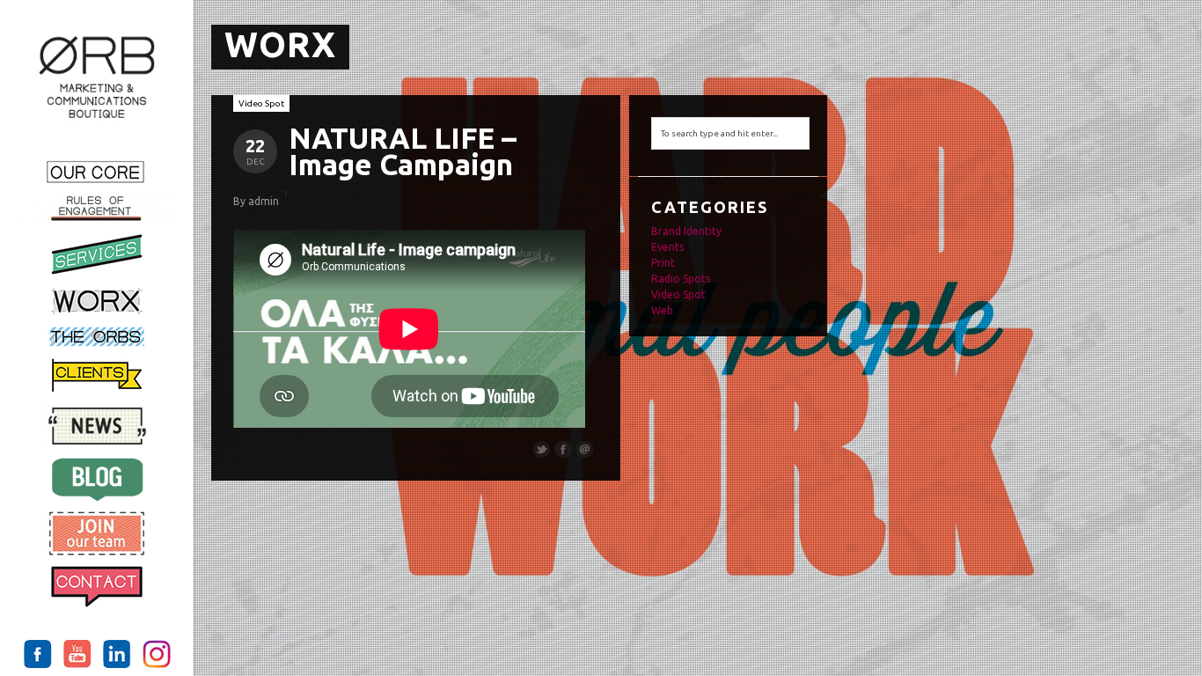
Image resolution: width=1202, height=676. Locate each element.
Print (663, 262)
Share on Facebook (563, 450)
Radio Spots (680, 278)
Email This (585, 450)
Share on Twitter (541, 450)
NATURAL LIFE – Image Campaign (403, 150)
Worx (280, 44)
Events (667, 247)
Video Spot (261, 103)
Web (662, 310)
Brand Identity (686, 231)
